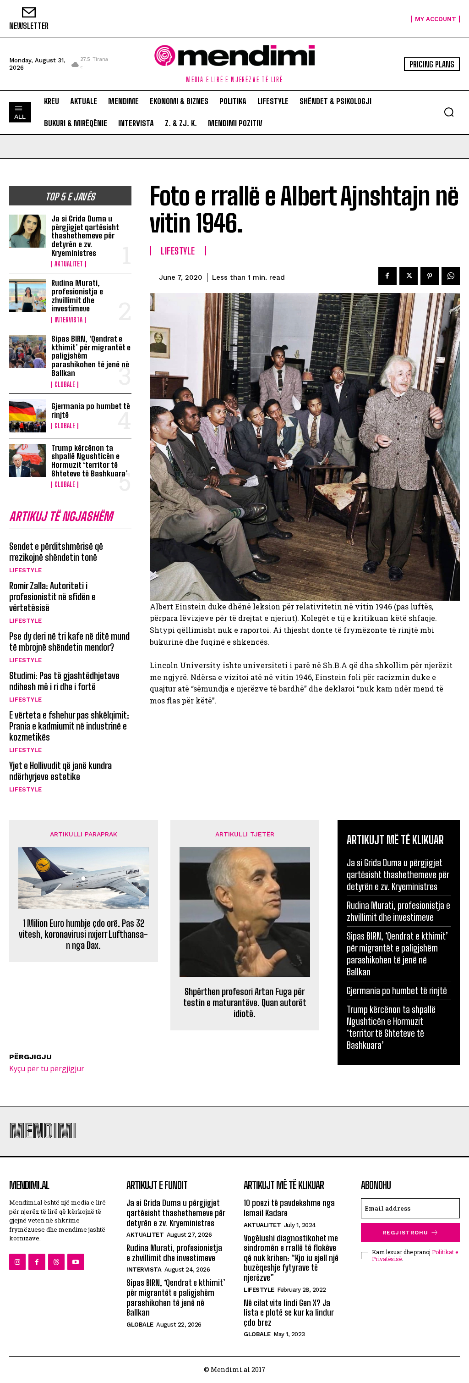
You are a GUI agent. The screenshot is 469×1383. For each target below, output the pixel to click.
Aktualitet (69, 264)
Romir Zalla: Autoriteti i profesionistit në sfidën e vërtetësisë (52, 596)
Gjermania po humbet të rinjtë (90, 410)
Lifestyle (25, 570)
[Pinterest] (429, 276)
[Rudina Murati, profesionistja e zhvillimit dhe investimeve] (27, 295)
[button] (449, 112)
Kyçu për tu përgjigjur (46, 1068)
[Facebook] (387, 276)
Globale (65, 385)
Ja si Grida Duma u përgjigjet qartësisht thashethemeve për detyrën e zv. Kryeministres (85, 236)
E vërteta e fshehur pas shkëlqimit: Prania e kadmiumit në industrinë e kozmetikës (69, 725)
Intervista (68, 320)
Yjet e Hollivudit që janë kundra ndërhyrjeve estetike (60, 771)
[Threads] (56, 1262)
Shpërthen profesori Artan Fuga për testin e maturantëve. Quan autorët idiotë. (244, 1002)
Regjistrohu (405, 1232)
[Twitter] (408, 276)
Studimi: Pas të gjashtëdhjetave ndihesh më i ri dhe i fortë (64, 681)
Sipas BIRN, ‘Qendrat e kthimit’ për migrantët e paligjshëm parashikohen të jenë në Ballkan (397, 953)
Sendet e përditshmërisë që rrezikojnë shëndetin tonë (56, 552)
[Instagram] (17, 1262)
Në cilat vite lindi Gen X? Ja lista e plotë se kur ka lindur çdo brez (289, 1313)
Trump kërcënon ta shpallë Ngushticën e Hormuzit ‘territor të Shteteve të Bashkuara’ (89, 460)
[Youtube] (75, 1262)
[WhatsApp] (451, 276)
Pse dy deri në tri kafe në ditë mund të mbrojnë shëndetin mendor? (69, 642)
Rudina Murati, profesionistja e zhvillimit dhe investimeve (77, 295)
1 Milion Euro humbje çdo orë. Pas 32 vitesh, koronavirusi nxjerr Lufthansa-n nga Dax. (83, 934)
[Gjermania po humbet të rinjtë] (27, 415)
